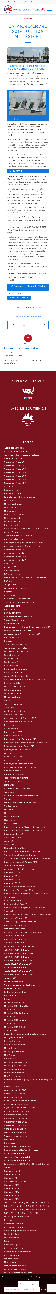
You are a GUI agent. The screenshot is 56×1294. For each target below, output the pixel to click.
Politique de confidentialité (17, 1146)
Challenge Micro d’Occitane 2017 (20, 718)
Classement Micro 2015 (15, 557)
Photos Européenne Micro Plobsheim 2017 (24, 830)
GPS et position (11, 655)
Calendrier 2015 (11, 1199)
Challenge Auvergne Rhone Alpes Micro (23, 542)
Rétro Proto (10, 1059)
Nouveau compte (12, 518)
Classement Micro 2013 (15, 550)
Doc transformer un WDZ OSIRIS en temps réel (27, 578)
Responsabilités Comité (15, 904)
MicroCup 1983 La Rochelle (17, 1013)
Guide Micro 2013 (12, 693)
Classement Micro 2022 (15, 483)
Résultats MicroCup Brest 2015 (19, 746)
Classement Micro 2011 (15, 462)
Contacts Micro (11, 571)
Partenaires (35, 2)
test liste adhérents (13, 1248)
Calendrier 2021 (11, 1178)
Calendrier (9, 799)
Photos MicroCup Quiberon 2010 (20, 739)
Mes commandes (12, 1238)
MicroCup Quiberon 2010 (16, 1216)
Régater (8, 592)
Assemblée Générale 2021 (16, 918)
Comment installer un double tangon (22, 985)
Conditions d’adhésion (15, 1129)
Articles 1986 (10, 978)
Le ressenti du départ (14, 1073)
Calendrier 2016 (11, 1195)
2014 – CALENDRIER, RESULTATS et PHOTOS (26, 1202)
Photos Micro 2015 (13, 637)
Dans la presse (11, 725)
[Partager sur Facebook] (14, 324)
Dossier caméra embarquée (17, 630)
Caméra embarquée (13, 539)
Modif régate (10, 1055)
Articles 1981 (10, 1023)
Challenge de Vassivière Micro (18, 764)
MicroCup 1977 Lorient (15, 1066)
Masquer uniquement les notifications (21, 1289)
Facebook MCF (11, 490)
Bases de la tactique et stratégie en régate (25, 1034)
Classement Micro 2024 (15, 1118)
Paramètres (46, 1289)
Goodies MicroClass (13, 771)
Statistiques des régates (15, 644)
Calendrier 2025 (12, 876)
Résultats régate (12, 1245)
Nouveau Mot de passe (15, 521)
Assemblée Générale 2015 (16, 957)
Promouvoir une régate (15, 669)
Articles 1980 (10, 1030)
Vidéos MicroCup (12, 837)
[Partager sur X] (24, 324)
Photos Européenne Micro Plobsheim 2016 (24, 827)
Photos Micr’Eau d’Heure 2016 (18, 890)
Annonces (9, 707)
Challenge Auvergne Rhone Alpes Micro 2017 (26, 679)
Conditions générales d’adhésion (20, 1231)
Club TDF (8, 564)
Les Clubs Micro (12, 1234)
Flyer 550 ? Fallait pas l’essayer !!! (20, 1108)
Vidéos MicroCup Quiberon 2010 (20, 602)
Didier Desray (35, 308)
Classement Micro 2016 (15, 469)
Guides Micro (10, 806)
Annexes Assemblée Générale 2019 (21, 795)
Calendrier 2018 (11, 1188)
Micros (7, 813)
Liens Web (9, 785)
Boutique (8, 1220)
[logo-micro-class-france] (23, 9)
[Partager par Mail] (44, 324)
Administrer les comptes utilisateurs (21, 455)
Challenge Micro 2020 (15, 1181)
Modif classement (12, 1076)
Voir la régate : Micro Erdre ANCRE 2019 (29, 287)
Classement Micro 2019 (15, 476)
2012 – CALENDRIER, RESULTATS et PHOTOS (26, 1209)
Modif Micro (10, 507)
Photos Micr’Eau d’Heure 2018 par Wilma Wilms (27, 915)
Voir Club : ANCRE (20, 297)
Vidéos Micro (10, 844)
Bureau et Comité (12, 613)
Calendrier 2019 (11, 1185)
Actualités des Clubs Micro (17, 676)
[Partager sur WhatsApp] (34, 324)
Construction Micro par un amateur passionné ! (27, 858)
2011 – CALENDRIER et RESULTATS (21, 1213)
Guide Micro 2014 (12, 658)
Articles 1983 (10, 1009)
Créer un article (11, 623)
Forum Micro (12, 2)
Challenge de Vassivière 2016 (18, 616)
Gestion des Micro (13, 1097)
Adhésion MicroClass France (18, 535)
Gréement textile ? (13, 988)
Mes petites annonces (14, 929)
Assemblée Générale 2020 (17, 925)
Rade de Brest (11, 525)
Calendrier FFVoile (13, 458)
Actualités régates (13, 532)
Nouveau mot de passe (15, 1269)
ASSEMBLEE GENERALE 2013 (18, 971)
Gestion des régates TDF (16, 1136)
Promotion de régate (14, 774)
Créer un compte (12, 1255)
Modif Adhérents (12, 816)
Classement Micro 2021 (15, 479)
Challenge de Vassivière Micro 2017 (21, 767)
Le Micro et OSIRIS (13, 757)
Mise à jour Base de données (18, 1273)
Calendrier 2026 (12, 883)
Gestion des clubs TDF (15, 1090)
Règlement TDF (12, 760)
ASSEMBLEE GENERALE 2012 (18, 974)
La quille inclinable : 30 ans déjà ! (20, 497)
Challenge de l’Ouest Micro (17, 750)
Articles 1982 (10, 1016)
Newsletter (24, 2)
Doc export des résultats (16, 651)
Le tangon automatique (15, 992)
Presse (7, 999)
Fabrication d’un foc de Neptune (20, 1101)
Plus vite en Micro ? (13, 901)
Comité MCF (10, 567)
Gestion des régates (14, 1069)
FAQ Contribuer (12, 581)
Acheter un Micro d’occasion (18, 788)
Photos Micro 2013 (13, 732)
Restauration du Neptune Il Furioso (21, 1150)
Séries (7, 700)
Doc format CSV (12, 683)
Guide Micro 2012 (12, 729)
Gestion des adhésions (15, 1132)
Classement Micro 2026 (15, 1125)
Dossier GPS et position (15, 686)
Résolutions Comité (13, 834)
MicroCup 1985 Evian (14, 1002)
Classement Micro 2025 (15, 1122)
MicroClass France (13, 504)
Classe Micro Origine (14, 620)
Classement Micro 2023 (15, 1115)
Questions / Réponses (15, 588)
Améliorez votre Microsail (16, 1111)
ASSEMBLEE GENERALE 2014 (19, 964)
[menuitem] (12, 2)
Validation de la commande (17, 1252)
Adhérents (45, 2)
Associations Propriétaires (17, 648)
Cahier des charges (13, 715)
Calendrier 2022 (12, 1174)
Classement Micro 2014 (15, 553)
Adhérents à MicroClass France (19, 869)
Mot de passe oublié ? (15, 514)
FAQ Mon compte (12, 493)
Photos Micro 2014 (13, 736)
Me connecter (11, 1259)
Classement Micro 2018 (15, 472)
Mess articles (10, 500)
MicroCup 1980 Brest (14, 1051)
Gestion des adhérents (15, 1044)
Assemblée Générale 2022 (17, 1157)
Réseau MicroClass (13, 672)
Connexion (9, 486)
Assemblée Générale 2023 (17, 1160)
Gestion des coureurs (14, 1094)
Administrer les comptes (16, 451)
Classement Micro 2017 (15, 560)
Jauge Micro (10, 585)
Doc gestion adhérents (15, 1037)
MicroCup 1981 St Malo (15, 1027)
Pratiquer (8, 641)
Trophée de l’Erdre (13, 781)
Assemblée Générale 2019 (16, 936)
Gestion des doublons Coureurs (19, 887)
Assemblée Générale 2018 (16, 939)
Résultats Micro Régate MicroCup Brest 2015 (26, 528)
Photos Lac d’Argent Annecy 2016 (20, 862)
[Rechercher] (42, 9)
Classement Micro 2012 (15, 465)
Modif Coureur (11, 823)
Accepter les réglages (28, 1284)
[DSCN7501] (28, 55)
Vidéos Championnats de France (20, 855)
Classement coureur (13, 1223)
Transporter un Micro (14, 865)
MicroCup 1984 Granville (16, 1006)
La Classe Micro (11, 665)
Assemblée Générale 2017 (16, 943)
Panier (7, 1241)
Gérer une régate (12, 690)
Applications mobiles (14, 711)
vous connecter (20, 360)
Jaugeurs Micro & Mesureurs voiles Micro (24, 634)
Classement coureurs (14, 1227)
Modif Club (9, 820)
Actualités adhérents (14, 448)
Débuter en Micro (12, 574)
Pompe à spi (10, 995)
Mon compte (10, 511)
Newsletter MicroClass (15, 848)
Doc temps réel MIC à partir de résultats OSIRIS (27, 627)
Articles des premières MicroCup (20, 922)
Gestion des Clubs (13, 1087)
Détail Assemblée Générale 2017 (20, 946)
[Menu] (48, 9)
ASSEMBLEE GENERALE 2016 (19, 953)
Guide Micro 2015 (12, 662)
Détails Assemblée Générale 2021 (20, 802)
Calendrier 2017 (11, 1192)
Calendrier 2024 (12, 872)
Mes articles (10, 1048)
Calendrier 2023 (12, 1171)
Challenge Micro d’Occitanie (18, 722)
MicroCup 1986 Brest (14, 981)
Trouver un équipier (13, 704)
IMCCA (7, 753)
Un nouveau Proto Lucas (16, 1104)
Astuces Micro (11, 609)
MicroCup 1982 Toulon (15, 1020)
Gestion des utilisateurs (15, 1062)
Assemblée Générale (14, 1153)
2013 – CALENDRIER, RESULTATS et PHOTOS (26, 1206)
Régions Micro (11, 595)
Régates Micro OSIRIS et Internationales (23, 932)
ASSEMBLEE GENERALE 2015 (18, 960)
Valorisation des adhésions (17, 599)
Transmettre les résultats (16, 778)
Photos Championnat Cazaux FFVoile (22, 851)
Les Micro (9, 809)
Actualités (9, 841)
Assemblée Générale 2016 (16, 950)
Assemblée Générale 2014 (16, 967)
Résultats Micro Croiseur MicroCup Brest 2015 (26, 743)
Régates (28, 19)
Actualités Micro (12, 606)
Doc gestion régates (14, 1041)
